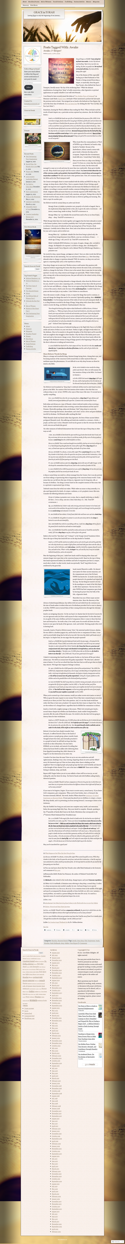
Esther (28, 966)
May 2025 (55, 965)
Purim (25, 983)
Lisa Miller (81, 1058)
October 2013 (56, 1207)
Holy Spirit (42, 972)
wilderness (32, 997)
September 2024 (57, 978)
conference (34, 958)
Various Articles (79, 2)
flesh (37, 969)
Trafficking (68, 2)
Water (28, 997)
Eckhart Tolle (81, 1010)
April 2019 (55, 1076)
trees (34, 994)
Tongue (29, 994)
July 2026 (55, 955)
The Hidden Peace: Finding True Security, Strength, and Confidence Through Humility (87, 1046)
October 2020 (56, 1046)
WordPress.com (29, 1018)
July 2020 (55, 1048)
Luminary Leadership (33, 202)
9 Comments (83, 943)
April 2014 (55, 1191)
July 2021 (54, 1023)
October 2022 (56, 1003)
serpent (37, 988)
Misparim (96, 2)
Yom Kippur (74, 943)
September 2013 (57, 1209)
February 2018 (56, 1106)
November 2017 (57, 1113)
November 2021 (57, 1021)
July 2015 (54, 1159)
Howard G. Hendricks (83, 1040)
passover (31, 980)
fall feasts (43, 966)
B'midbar (28, 956)
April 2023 (55, 995)
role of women (27, 986)
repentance (34, 983)
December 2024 (57, 970)
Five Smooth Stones (32, 291)
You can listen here (71, 104)
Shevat (24, 991)
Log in (26, 1011)
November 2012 (57, 1224)
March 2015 (55, 1169)
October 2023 (56, 990)
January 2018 (56, 1108)
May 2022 (55, 1011)
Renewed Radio (62, 941)
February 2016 (56, 1144)
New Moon (34, 5)
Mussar (88, 2)
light (27, 974)
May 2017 (55, 1124)
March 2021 (55, 1033)
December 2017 (56, 1111)
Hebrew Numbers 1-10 (33, 278)
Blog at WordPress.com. (62, 1239)
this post (57, 870)
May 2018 (55, 1103)
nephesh (36, 977)
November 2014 (57, 1176)
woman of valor (26, 1000)
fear (23, 969)
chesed (24, 958)
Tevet (40, 991)
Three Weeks (44, 991)
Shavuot (44, 989)
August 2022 (56, 1008)
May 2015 (55, 1164)
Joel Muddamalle (82, 1051)
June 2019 (55, 1071)
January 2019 (56, 1083)
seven (40, 988)
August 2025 (56, 963)
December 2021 (56, 1018)
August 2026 (56, 953)
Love (38, 974)
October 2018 (56, 1091)
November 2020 (57, 1043)
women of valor (42, 1000)
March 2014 (55, 1194)
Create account (29, 1008)
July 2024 (55, 983)
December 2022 (57, 998)
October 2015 (56, 1151)
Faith (40, 966)
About (25, 2)
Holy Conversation (32, 192)
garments (41, 969)
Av (25, 956)
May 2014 (55, 1189)
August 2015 (55, 1156)
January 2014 (56, 1199)
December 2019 (56, 1058)
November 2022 (57, 1000)
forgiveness (91, 941)
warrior (24, 997)
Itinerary (26, 5)
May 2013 (55, 1219)
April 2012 (55, 1229)
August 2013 (55, 1212)
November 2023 (57, 988)
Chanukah (43, 956)
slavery (27, 991)
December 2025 (57, 960)
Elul (86, 941)
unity (37, 994)
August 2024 (56, 980)
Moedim (54, 941)
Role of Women (46, 2)
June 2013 (55, 1217)
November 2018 (57, 1088)
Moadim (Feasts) (33, 2)
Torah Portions (58, 2)
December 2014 (56, 1174)
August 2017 (55, 1119)
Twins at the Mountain (33, 197)
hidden (37, 972)
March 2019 (55, 1078)
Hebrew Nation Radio (30, 972)
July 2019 (54, 1068)
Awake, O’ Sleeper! (52, 50)
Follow (28, 87)
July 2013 (54, 1214)
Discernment (41, 961)
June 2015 (55, 1161)
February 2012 (56, 1232)
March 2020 (55, 1053)
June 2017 (55, 1121)
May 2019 (55, 1073)
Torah (32, 994)
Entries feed (28, 1013)
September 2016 (57, 1139)
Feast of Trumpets (32, 969)
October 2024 (56, 975)
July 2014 (54, 1186)
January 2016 (56, 1146)
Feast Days (27, 969)
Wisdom (38, 997)
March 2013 (55, 1222)
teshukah (37, 991)
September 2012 (57, 1227)
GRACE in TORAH (44, 12)
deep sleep (80, 941)
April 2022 (55, 1013)
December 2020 (57, 1041)
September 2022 (57, 1006)
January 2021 (56, 1038)
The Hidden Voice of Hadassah (84, 96)
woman (42, 997)
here (87, 257)
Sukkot (67, 943)
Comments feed (29, 1016)
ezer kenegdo (34, 967)
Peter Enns (81, 1030)
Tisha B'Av (25, 994)
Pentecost (37, 980)
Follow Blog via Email (32, 69)
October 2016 (56, 1136)
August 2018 (55, 1096)
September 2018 (57, 1093)
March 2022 (55, 1016)
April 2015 (55, 1166)
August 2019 (55, 1066)
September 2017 (57, 1116)
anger (24, 956)
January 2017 (56, 1131)
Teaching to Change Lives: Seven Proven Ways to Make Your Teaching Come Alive (87, 1036)
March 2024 (55, 985)
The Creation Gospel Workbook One (58, 922)
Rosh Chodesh (37, 986)
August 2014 (55, 1184)
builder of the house (37, 956)
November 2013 (57, 1204)
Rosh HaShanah (55, 943)
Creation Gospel (29, 961)
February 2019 (56, 1081)
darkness (37, 961)
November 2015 (57, 1149)
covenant (39, 958)
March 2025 (55, 968)
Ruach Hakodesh (32, 988)
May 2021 (55, 1028)
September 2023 (57, 993)
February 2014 (56, 1196)
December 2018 (56, 1086)
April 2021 (55, 1031)
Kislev (24, 974)
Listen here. (62, 99)
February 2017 (56, 1129)
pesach (42, 980)
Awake (74, 941)
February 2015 (56, 1171)
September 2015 (57, 1154)
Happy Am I (30, 172)
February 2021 (56, 1036)
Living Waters (32, 974)
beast (31, 956)
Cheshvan (29, 958)
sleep (62, 943)
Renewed (29, 983)
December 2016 (56, 1134)
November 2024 (57, 973)
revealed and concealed (40, 983)
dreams (35, 964)
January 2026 (56, 958)
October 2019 (56, 1061)
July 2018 (54, 1098)
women (33, 1000)
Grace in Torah (29, 110)
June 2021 (55, 1026)
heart (44, 969)
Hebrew (24, 972)
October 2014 (56, 1179)
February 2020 (56, 1056)
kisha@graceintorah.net (32, 104)
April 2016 (55, 1141)
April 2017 (55, 1126)
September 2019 (57, 1063)
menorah (41, 974)
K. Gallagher (57, 53)
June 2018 (55, 1101)
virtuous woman (42, 994)
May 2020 (55, 1051)
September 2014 (57, 1181)
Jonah (97, 941)
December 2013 (56, 1202)
